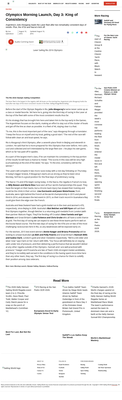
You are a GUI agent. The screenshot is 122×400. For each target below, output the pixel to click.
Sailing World (85, 367)
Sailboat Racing (52, 266)
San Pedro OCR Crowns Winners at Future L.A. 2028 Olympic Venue (112, 91)
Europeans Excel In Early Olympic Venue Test (112, 215)
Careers (39, 373)
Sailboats (32, 3)
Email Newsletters (64, 364)
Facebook (61, 367)
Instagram (62, 373)
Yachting (83, 373)
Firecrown (114, 384)
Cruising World (102, 364)
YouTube (61, 376)
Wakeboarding (102, 370)
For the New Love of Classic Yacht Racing (111, 37)
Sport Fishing (84, 370)
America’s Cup (58, 3)
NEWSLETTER (110, 3)
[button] (68, 33)
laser (12, 266)
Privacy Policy (41, 364)
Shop (87, 3)
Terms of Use (41, 367)
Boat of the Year (44, 3)
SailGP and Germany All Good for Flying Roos (111, 23)
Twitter (61, 370)
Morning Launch (20, 266)
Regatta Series (71, 3)
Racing (81, 3)
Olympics (42, 266)
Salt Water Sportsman (104, 367)
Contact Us (40, 370)
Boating (83, 364)
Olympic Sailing (32, 266)
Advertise (95, 3)
